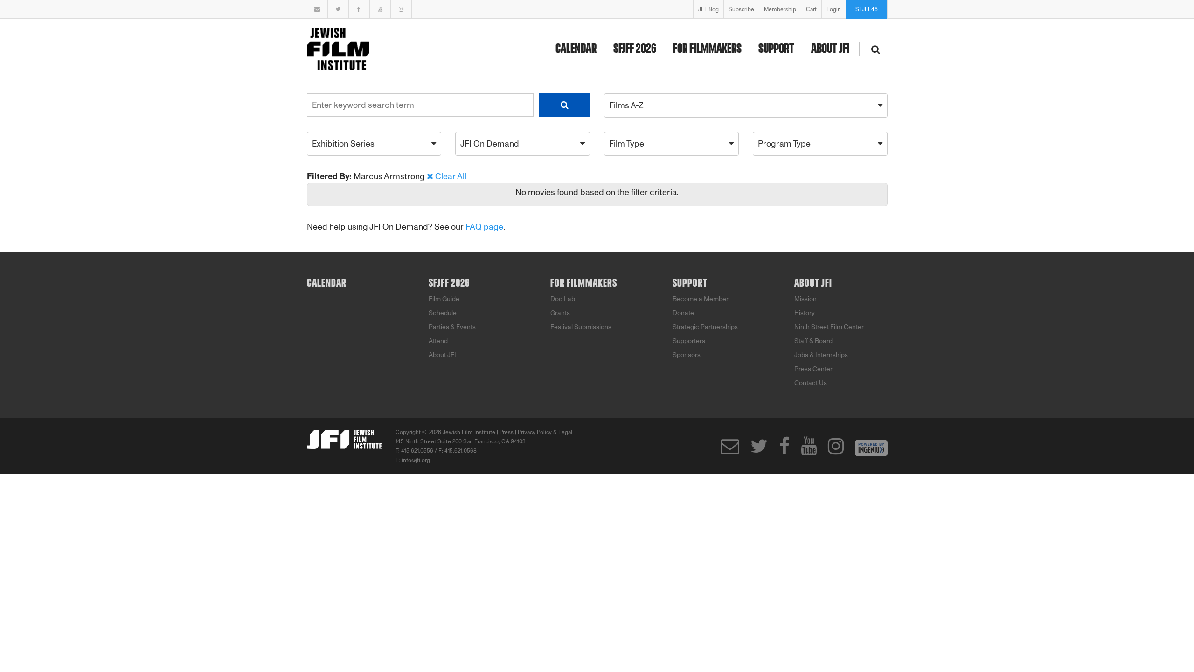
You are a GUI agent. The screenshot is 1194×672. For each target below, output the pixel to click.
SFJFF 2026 (634, 49)
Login (833, 9)
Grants (560, 313)
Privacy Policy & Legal (545, 432)
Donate (683, 313)
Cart (811, 9)
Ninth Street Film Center (829, 327)
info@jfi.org (416, 460)
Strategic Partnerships (705, 327)
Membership (780, 9)
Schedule (443, 313)
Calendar (576, 49)
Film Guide (444, 299)
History (804, 313)
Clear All (450, 176)
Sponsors (687, 355)
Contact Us (810, 383)
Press (507, 432)
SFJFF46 (866, 9)
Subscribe (741, 9)
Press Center (813, 369)
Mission (805, 299)
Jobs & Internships (821, 355)
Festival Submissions (580, 327)
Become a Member (701, 299)
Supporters (689, 341)
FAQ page (484, 227)
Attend (438, 341)
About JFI (830, 49)
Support (776, 49)
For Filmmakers (707, 49)
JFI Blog (708, 9)
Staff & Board (813, 341)
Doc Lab (562, 299)
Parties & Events (452, 327)
